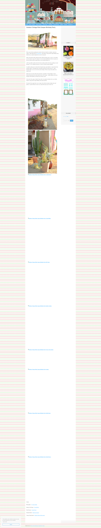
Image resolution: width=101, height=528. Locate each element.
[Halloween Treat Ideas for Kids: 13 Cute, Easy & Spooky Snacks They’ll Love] (68, 71)
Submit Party (40, 525)
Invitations (45, 24)
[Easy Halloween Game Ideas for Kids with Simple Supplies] (68, 55)
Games (61, 24)
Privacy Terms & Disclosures (34, 525)
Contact (43, 525)
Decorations (56, 24)
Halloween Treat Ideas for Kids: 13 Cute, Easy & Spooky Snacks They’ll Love (68, 73)
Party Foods (38, 24)
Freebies (50, 24)
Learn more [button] (5, 521)
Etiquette (70, 24)
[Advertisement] (68, 33)
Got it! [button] (11, 524)
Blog (27, 24)
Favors (65, 24)
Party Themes (32, 24)
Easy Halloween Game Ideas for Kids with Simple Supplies (68, 57)
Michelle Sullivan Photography (40, 515)
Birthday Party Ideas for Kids (50, 12)
